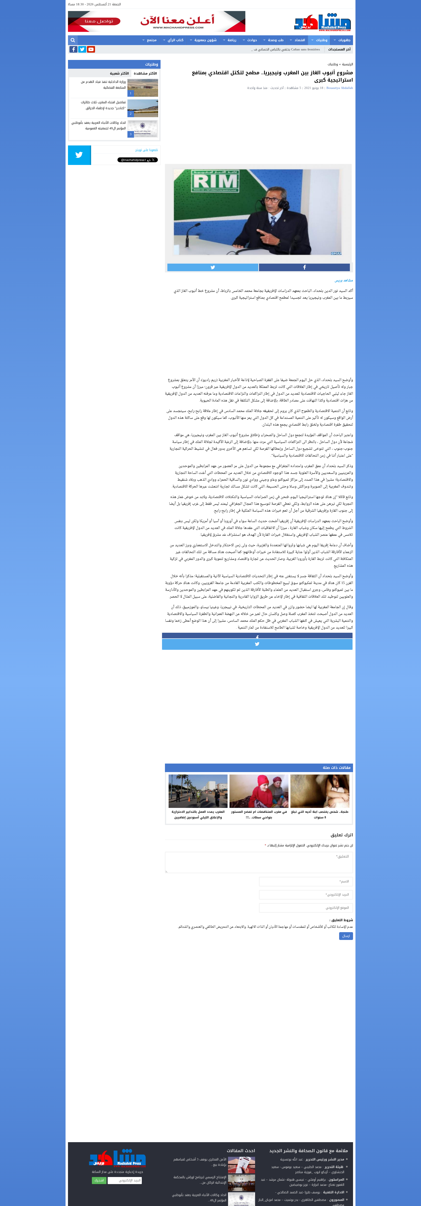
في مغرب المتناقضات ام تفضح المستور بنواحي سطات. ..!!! (259, 814)
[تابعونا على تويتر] (82, 49)
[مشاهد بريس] (299, 22)
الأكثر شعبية (119, 73)
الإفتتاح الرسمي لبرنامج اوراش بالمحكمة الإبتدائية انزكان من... (199, 1180)
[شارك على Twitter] (212, 267)
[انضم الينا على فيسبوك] (73, 50)
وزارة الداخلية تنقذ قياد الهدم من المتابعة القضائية (103, 84)
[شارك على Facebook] (304, 267)
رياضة (232, 40)
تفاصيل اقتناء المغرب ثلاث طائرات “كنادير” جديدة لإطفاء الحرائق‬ (103, 105)
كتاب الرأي (175, 40)
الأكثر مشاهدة (145, 73)
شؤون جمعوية (205, 40)
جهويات (344, 40)
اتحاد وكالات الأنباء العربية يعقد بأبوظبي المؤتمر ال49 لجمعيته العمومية (98, 125)
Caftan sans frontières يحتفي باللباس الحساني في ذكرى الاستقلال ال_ (272, 49)
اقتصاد (300, 40)
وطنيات (321, 40)
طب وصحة (276, 40)
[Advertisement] (259, 126)
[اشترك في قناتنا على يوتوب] (91, 49)
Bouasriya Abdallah (339, 88)
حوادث (252, 40)
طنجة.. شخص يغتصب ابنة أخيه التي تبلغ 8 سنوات (319, 814)
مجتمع (152, 40)
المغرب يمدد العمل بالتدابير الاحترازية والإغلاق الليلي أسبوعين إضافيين (198, 814)
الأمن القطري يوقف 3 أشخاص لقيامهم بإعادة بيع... (199, 1162)
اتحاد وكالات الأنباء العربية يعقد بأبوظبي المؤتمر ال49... (199, 1197)
